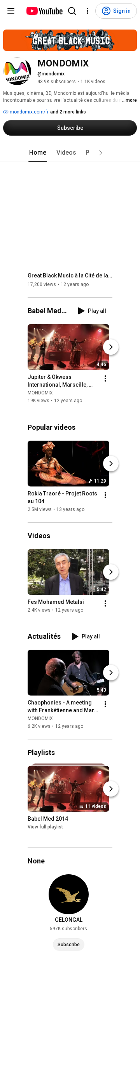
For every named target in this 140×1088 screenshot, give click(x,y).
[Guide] (11, 11)
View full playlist (45, 827)
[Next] (111, 347)
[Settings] (87, 11)
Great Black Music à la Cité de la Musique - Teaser (70, 275)
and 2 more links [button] (68, 112)
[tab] (37, 152)
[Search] (72, 11)
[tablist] (70, 152)
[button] (100, 152)
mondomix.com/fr (29, 112)
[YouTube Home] (44, 11)
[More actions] (105, 379)
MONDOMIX (40, 393)
